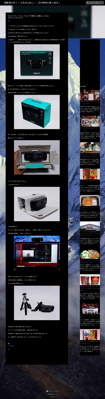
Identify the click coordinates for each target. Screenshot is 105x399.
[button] (9, 21)
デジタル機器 (11, 345)
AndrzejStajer (56, 394)
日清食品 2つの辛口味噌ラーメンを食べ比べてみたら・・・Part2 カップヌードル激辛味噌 (90, 288)
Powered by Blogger (53, 391)
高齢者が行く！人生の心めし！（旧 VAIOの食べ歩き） (32, 2)
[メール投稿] (9, 344)
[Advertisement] (37, 377)
